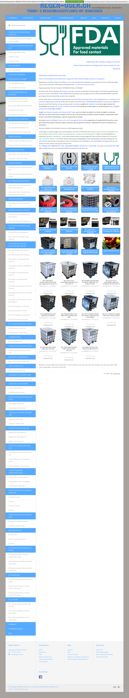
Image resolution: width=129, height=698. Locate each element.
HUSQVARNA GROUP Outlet (17, 52)
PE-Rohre (11, 510)
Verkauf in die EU (73, 654)
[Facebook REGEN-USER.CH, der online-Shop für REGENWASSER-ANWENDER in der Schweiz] (40, 677)
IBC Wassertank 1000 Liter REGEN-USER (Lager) (20, 580)
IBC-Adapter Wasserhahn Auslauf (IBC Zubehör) (20, 287)
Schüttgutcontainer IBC (17, 74)
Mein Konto (117, 8)
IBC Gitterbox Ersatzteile (16, 110)
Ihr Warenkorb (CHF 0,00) (102, 8)
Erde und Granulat (15, 530)
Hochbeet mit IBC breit (15, 341)
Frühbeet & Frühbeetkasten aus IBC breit (19, 351)
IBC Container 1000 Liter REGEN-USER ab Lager (20, 605)
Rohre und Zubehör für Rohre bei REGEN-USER (20, 491)
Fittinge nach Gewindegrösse (17, 432)
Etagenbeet (12, 624)
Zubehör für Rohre (14, 497)
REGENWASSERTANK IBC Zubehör (19, 210)
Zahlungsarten (43, 661)
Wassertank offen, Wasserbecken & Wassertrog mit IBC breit (20, 186)
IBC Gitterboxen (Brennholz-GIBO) (20, 324)
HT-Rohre (11, 501)
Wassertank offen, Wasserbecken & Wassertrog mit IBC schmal (20, 193)
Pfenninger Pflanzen (16, 629)
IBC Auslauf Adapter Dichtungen (18, 319)
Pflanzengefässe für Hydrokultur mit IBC (20, 398)
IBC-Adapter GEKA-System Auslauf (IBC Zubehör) (20, 294)
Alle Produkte (28, 18)
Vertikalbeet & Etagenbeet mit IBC (20, 375)
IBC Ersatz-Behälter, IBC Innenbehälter (20, 106)
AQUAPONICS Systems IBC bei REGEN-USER (20, 414)
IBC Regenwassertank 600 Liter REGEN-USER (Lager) (20, 569)
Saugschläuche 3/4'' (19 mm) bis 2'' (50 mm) (20, 454)
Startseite (13, 18)
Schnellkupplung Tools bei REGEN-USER (20, 516)
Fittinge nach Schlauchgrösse (17, 437)
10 (89, 54)
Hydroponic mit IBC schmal (17, 392)
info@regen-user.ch (17, 654)
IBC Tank (86, 365)
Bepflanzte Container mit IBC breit (19, 361)
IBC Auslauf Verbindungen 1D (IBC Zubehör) (19, 238)
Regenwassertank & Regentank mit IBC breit (20, 168)
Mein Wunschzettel (102, 657)
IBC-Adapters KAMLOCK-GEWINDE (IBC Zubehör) (20, 267)
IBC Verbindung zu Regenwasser (19, 232)
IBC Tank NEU (97, 365)
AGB (40, 654)
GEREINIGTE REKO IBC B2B (16, 150)
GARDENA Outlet (14, 57)
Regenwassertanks (15, 163)
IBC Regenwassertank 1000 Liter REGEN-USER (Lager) (18, 556)
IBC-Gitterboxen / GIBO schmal (18, 333)
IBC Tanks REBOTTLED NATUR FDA (19, 123)
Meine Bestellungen (102, 652)
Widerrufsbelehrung (45, 657)
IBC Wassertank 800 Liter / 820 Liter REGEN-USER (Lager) (19, 587)
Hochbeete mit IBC (14, 337)
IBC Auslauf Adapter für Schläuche (19, 315)
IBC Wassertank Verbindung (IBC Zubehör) (19, 227)
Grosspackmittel (14, 66)
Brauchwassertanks (16, 199)
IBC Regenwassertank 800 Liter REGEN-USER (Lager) (20, 562)
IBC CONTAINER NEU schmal (17, 88)
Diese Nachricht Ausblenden (74, 1)
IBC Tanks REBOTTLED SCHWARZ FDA (20, 132)
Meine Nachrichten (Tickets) (104, 654)
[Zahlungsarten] (115, 687)
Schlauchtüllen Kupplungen (17, 486)
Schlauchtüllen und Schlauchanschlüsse (16, 471)
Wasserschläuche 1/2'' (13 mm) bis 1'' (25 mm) (20, 460)
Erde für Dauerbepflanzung (17, 539)
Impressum (105, 18)
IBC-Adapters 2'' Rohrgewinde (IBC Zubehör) (19, 260)
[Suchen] (9, 25)
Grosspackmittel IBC (15, 70)
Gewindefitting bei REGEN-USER (19, 428)
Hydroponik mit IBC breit (16, 388)
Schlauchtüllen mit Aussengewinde (19, 481)
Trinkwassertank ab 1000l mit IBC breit (20, 141)
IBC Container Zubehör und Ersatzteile (18, 93)
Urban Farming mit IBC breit (17, 370)
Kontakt (118, 18)
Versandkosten (48, 293)
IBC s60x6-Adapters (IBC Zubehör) (19, 250)
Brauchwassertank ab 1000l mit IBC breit (19, 204)
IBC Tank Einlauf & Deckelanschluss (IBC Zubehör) (19, 216)
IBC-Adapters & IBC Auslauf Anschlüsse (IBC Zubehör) (17, 245)
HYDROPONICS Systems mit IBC (18, 384)
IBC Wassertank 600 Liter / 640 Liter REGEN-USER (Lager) (19, 594)
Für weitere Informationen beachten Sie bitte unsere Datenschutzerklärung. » (107, 1)
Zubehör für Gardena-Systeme (18, 521)
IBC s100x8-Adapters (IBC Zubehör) (19, 255)
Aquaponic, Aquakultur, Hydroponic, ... (79, 657)
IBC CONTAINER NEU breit (16, 83)
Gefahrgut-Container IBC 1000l (18, 158)
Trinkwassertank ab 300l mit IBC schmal (20, 145)
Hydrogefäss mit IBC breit (16, 404)
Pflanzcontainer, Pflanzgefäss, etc (78, 659)
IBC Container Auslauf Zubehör (18, 114)
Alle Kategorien (45, 18)
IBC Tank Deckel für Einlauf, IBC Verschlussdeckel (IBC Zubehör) (18, 100)
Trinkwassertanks (15, 136)
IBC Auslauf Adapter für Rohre (18, 311)
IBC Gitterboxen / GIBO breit (17, 328)
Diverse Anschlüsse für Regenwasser (20, 221)
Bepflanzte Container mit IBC (18, 357)
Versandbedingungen (66, 18)
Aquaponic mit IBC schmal (16, 423)
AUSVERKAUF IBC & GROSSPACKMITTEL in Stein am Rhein (20, 40)
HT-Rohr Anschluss (14, 506)
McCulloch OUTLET (14, 61)
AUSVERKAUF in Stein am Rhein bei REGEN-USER (19, 33)
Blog (94, 18)
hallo (69, 652)
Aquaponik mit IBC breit (16, 419)
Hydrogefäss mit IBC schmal (17, 408)
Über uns (84, 18)
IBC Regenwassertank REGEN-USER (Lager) (20, 549)
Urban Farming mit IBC (16, 366)
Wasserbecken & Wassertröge (19, 181)
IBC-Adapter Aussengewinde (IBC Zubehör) (19, 274)
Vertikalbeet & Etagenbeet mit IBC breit (20, 379)
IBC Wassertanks (14, 575)
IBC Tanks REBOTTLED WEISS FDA (19, 128)
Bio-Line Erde (13, 535)
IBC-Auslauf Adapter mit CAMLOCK (19, 306)
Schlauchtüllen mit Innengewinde (19, 477)
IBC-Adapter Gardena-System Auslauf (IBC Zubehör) (20, 301)
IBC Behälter (64, 365)
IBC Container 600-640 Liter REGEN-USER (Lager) (19, 619)
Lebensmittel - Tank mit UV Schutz (54, 367)
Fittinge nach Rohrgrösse (16, 441)
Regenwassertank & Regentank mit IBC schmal (20, 175)
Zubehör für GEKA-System (17, 526)
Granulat (11, 543)
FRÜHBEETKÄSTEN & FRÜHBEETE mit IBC (20, 346)
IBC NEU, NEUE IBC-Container (18, 79)
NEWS (41, 650)
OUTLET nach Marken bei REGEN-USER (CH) (21, 47)
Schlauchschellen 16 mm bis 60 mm (19, 466)
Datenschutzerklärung (46, 659)
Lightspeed (24, 689)
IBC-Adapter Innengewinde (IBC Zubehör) (18, 280)
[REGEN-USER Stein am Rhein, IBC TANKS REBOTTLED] (79, 40)
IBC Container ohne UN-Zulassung (19, 154)
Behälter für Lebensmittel (48, 365)
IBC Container (13, 599)
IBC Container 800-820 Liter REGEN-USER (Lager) (19, 612)
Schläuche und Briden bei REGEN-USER (20, 447)
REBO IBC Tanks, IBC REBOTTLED (18, 119)
